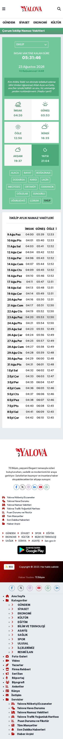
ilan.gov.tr (50, 541)
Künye (15, 691)
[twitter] (21, 588)
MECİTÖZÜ (14, 187)
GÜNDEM (9, 22)
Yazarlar (17, 665)
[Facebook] (16, 487)
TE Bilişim (40, 577)
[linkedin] (57, 588)
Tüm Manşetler (15, 516)
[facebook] (12, 588)
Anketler (17, 686)
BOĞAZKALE (43, 173)
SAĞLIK (9, 541)
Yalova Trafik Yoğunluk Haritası (23, 508)
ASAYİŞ (36, 541)
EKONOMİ (40, 22)
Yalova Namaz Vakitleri (19, 505)
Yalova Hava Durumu (18, 501)
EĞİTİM (50, 533)
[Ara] (59, 9)
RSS (10, 567)
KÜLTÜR (56, 22)
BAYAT (27, 173)
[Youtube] (40, 487)
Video (15, 660)
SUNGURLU (39, 193)
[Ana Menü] (3, 9)
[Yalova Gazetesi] (31, 9)
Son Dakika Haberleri (18, 520)
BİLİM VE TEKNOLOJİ (45, 537)
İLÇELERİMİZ (25, 647)
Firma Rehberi (20, 669)
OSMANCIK (47, 187)
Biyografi (17, 682)
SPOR (38, 533)
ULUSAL (22, 643)
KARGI (33, 179)
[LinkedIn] (34, 487)
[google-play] (31, 550)
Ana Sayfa (18, 596)
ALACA (15, 173)
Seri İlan (17, 673)
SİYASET (24, 22)
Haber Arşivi (13, 524)
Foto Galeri (19, 656)
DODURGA (19, 179)
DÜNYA (22, 541)
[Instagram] (28, 487)
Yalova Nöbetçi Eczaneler (21, 497)
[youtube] (39, 588)
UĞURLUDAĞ (18, 200)
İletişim (16, 695)
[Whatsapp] (46, 487)
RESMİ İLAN (25, 652)
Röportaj (17, 678)
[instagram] (30, 588)
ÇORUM (34, 200)
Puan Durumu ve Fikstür (19, 512)
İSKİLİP (47, 200)
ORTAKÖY (30, 187)
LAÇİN (45, 179)
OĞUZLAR (22, 193)
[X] (22, 487)
